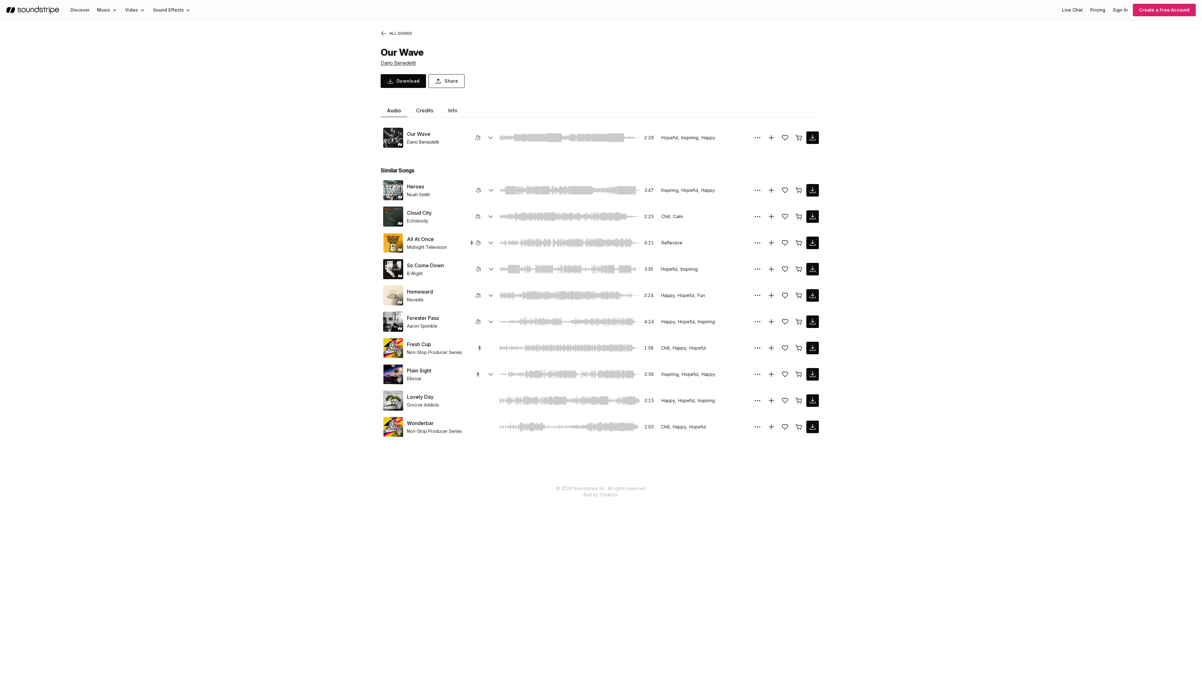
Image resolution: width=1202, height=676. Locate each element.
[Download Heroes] (812, 190)
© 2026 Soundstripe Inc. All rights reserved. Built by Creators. (601, 491)
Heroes (415, 186)
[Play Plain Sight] (393, 374)
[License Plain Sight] (799, 374)
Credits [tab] (424, 110)
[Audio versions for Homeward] (491, 295)
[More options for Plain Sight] (757, 374)
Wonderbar (420, 423)
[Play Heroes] (393, 190)
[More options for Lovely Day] (757, 400)
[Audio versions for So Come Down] (491, 269)
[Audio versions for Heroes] (491, 190)
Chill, (666, 216)
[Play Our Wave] (393, 138)
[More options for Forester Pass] (757, 321)
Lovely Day (420, 397)
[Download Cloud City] (812, 216)
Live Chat (1072, 10)
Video (131, 10)
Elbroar (414, 378)
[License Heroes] (799, 190)
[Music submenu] (114, 10)
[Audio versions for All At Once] (491, 243)
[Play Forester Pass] (393, 322)
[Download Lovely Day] (812, 400)
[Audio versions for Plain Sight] (491, 374)
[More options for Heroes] (757, 190)
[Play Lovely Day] (393, 401)
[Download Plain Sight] (812, 374)
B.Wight (415, 273)
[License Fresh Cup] (799, 348)
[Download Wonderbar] (812, 427)
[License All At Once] (799, 243)
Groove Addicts (423, 404)
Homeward (420, 292)
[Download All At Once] (812, 243)
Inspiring (689, 269)
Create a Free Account (1164, 10)
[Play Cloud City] (393, 217)
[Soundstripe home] (32, 10)
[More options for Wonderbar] (757, 427)
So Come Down (425, 265)
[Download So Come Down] (812, 269)
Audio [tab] (394, 110)
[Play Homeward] (393, 295)
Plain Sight (419, 370)
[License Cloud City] (799, 216)
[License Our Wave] (799, 137)
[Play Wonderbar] (393, 427)
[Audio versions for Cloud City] (490, 217)
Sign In (1120, 10)
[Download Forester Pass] (812, 321)
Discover (80, 10)
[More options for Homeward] (757, 295)
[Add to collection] (771, 137)
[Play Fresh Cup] (393, 348)
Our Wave (418, 134)
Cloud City (419, 213)
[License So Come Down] (799, 269)
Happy (708, 137)
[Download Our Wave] (812, 137)
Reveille (415, 299)
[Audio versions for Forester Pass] (491, 322)
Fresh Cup (419, 344)
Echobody (417, 220)
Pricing (1097, 10)
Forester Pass (423, 318)
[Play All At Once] (393, 243)
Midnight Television (427, 247)
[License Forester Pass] (799, 321)
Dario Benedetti (398, 63)
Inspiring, (690, 137)
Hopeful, (670, 137)
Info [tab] (452, 110)
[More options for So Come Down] (757, 269)
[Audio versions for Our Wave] (490, 138)
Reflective (671, 242)
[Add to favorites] (785, 137)
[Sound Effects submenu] (188, 10)
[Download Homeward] (812, 295)
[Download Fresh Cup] (812, 348)
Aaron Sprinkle (422, 326)
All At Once (420, 239)
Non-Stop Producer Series (434, 352)
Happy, (668, 295)
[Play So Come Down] (393, 269)
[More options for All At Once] (757, 243)
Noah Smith (418, 194)
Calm (678, 216)
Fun (701, 295)
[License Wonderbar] (799, 427)
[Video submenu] (142, 10)
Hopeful (697, 348)
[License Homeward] (799, 295)
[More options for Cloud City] (757, 216)
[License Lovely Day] (799, 400)
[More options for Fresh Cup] (757, 348)
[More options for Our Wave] (757, 137)
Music (103, 10)
